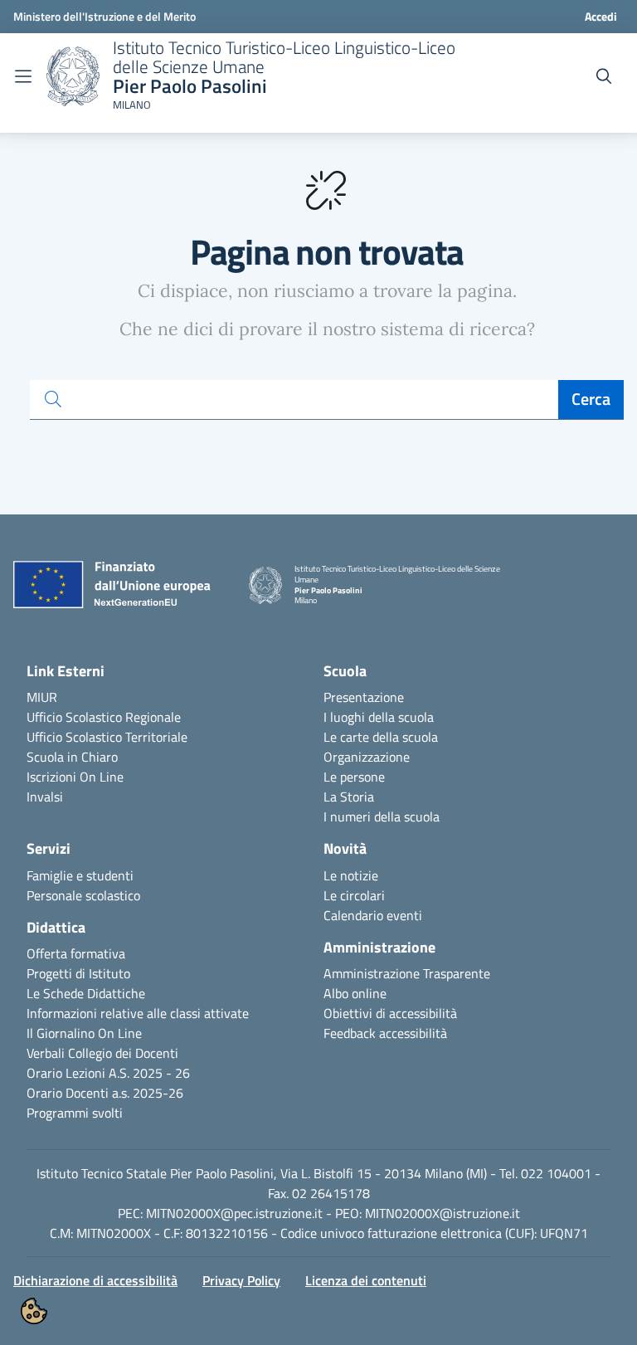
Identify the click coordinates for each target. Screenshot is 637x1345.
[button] (34, 1311)
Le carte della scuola (380, 737)
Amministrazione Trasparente (406, 973)
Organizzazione (366, 757)
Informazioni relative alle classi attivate (138, 1013)
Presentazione (363, 697)
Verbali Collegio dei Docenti (102, 1053)
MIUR (42, 697)
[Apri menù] (23, 76)
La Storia (348, 797)
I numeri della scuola (381, 816)
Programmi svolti (75, 1113)
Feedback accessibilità (385, 1033)
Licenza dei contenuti (365, 1280)
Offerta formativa (76, 953)
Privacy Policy (241, 1280)
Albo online (355, 993)
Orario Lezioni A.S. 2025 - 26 (108, 1073)
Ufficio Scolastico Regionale (104, 717)
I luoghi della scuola (378, 717)
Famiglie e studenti (80, 875)
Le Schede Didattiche (86, 993)
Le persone (354, 777)
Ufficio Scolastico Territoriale (107, 737)
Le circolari (354, 895)
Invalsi (45, 797)
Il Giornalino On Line (84, 1033)
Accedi (601, 16)
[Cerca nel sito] (604, 76)
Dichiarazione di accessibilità (95, 1280)
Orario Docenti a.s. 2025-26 (105, 1093)
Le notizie (350, 875)
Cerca (590, 399)
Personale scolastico (83, 895)
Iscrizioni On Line (75, 777)
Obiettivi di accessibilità (390, 1013)
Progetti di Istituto (78, 973)
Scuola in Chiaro (72, 757)
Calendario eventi (372, 915)
